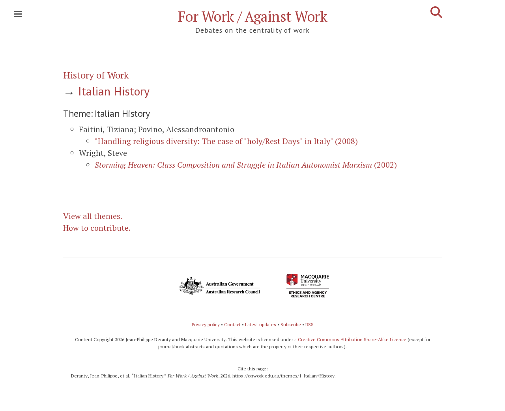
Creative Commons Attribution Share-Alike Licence (352, 339)
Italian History (114, 91)
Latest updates (260, 324)
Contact (232, 324)
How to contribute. (97, 227)
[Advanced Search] (436, 12)
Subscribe (291, 324)
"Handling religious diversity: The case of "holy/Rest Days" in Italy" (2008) (226, 141)
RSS (309, 324)
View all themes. (92, 216)
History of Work (96, 75)
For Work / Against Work (252, 16)
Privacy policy (206, 324)
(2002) (246, 164)
